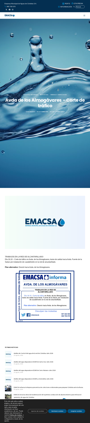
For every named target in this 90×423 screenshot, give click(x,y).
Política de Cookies (16, 415)
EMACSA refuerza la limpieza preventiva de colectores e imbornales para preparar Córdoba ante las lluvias (48, 387)
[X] (6, 9)
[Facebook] (9, 9)
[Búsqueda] (79, 7)
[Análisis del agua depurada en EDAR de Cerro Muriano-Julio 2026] (8, 371)
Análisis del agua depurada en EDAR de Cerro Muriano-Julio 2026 (35, 370)
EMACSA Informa (30, 95)
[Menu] (83, 15)
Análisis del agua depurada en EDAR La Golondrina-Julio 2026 (33, 379)
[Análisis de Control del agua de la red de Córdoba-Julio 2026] (8, 354)
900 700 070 (10, 6)
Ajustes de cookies (37, 411)
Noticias (44, 95)
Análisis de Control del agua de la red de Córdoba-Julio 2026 (33, 353)
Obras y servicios (58, 95)
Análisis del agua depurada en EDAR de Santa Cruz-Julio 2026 (33, 362)
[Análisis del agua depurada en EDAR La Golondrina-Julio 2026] (8, 379)
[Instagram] (12, 9)
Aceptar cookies (76, 411)
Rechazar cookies (57, 411)
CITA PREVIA (78, 3)
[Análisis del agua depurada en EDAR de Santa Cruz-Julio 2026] (8, 362)
